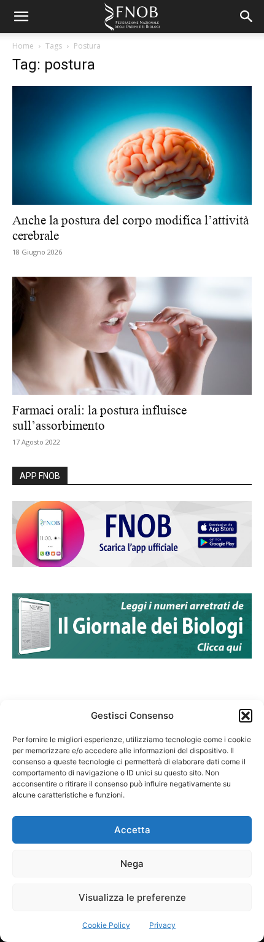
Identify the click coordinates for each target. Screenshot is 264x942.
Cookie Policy (106, 925)
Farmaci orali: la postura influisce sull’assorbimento (99, 418)
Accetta (132, 830)
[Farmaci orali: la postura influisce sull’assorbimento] (132, 336)
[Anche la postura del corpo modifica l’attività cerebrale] (132, 145)
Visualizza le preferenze (132, 897)
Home (23, 46)
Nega (132, 863)
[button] (245, 716)
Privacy (162, 925)
